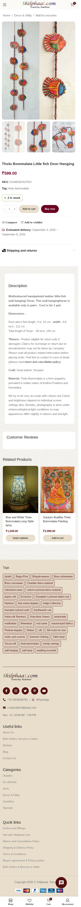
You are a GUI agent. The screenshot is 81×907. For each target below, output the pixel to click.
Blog (5, 751)
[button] (58, 538)
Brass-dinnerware (63, 576)
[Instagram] (15, 690)
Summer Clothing (39, 636)
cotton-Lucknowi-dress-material (44, 589)
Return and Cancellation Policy (21, 841)
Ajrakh (8, 576)
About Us (8, 732)
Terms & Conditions (14, 854)
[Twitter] (25, 690)
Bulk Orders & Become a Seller (21, 866)
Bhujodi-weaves (41, 576)
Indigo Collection (52, 603)
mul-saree (41, 623)
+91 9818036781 (17, 699)
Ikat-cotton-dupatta (28, 603)
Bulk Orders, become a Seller (20, 738)
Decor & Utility (23, 15)
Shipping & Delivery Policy (18, 847)
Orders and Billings (14, 828)
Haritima (9, 603)
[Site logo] (39, 4)
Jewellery (8, 801)
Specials (8, 807)
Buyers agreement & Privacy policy (23, 860)
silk (40, 630)
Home (6, 15)
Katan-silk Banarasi (15, 616)
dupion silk (10, 596)
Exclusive (26, 596)
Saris (6, 788)
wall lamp (27, 650)
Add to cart (29, 208)
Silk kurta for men (56, 630)
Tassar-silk (10, 643)
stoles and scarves (15, 636)
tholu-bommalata (18, 188)
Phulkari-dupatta (13, 630)
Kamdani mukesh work (17, 610)
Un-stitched (9, 781)
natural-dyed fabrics (62, 623)
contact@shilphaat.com (21, 707)
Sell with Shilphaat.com (16, 834)
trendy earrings (51, 643)
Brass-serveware (14, 583)
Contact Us (9, 758)
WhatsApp (42, 699)
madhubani (10, 623)
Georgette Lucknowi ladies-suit (52, 596)
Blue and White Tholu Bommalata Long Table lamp (20, 521)
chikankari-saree (13, 589)
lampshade (60, 616)
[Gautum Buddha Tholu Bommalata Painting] (58, 489)
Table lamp (59, 636)
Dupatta (7, 775)
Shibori (30, 630)
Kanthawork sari (42, 610)
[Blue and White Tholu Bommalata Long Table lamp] (20, 489)
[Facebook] (6, 690)
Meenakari (26, 623)
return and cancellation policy (42, 361)
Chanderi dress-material (40, 583)
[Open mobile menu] (4, 4)
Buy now (50, 208)
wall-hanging (11, 650)
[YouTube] (44, 690)
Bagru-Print (22, 576)
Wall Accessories (46, 15)
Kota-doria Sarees (40, 616)
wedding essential (46, 650)
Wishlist (7, 745)
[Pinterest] (34, 690)
